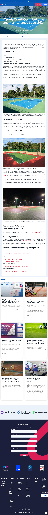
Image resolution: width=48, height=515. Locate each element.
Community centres (28, 488)
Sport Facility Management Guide (20, 483)
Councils (11, 488)
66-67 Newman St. (44, 479)
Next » (26, 403)
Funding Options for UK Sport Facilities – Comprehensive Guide (18, 253)
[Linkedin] (19, 509)
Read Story (4, 398)
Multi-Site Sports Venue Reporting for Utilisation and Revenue (35, 380)
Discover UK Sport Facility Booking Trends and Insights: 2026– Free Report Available (24, 1)
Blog (6, 36)
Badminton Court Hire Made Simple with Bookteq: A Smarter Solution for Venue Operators (11, 380)
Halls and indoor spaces (27, 491)
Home (2, 36)
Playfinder (30, 512)
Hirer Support (11, 501)
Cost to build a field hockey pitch (12, 261)
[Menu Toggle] (20, 4)
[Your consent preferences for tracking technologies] (46, 513)
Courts (27, 482)
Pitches (27, 484)
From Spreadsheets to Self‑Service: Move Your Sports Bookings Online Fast (35, 301)
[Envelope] (28, 509)
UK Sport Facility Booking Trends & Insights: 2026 (11, 341)
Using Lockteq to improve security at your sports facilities (17, 271)
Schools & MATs (11, 483)
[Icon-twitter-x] (22, 509)
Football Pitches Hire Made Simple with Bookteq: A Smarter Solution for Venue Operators (36, 342)
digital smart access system (34, 232)
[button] (36, 481)
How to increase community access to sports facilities (16, 266)
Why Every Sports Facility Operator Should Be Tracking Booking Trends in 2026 (10, 301)
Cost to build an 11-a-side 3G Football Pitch (14, 259)
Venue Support (11, 497)
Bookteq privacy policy (11, 505)
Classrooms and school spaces (28, 496)
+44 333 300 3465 (44, 486)
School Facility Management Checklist (20, 489)
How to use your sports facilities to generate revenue (16, 254)
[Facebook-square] (25, 509)
